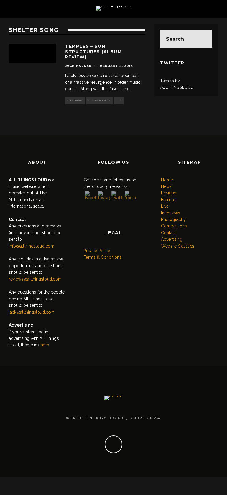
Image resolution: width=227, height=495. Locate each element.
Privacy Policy (97, 250)
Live (165, 206)
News (166, 186)
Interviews (170, 213)
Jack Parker (78, 66)
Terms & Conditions (102, 257)
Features (169, 199)
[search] (203, 39)
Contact (168, 232)
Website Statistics (177, 246)
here (44, 344)
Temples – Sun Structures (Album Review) (93, 52)
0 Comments (99, 100)
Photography (173, 219)
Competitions (174, 226)
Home (167, 180)
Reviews (74, 100)
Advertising (171, 239)
